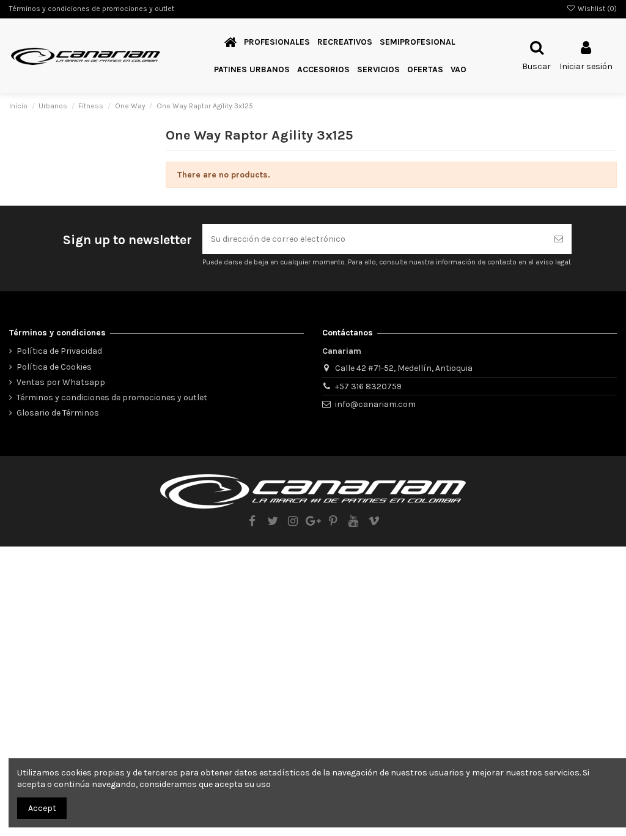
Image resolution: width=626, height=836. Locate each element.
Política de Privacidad (59, 351)
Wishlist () (596, 8)
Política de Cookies (54, 367)
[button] (378, 70)
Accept (42, 808)
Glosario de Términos (58, 413)
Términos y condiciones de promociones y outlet (91, 8)
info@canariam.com (375, 404)
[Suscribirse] (559, 239)
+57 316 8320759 (368, 386)
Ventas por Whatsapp (61, 382)
